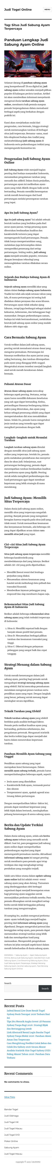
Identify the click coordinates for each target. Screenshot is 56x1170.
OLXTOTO (36, 1162)
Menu (47, 9)
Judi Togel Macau (13, 1128)
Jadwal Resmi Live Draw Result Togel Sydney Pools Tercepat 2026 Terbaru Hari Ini (28, 1014)
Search (7, 983)
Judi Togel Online (18, 9)
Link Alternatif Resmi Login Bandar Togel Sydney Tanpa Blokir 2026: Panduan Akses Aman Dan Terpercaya (29, 1036)
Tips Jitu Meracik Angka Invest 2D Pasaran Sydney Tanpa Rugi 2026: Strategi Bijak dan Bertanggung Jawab (29, 1025)
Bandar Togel (11, 1109)
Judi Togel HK (11, 1122)
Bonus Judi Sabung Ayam (22, 958)
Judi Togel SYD (12, 1135)
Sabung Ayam (21, 955)
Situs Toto (9, 1097)
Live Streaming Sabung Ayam (30, 960)
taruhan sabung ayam (26, 966)
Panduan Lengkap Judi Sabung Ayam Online (26, 42)
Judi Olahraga (11, 1116)
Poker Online (11, 1141)
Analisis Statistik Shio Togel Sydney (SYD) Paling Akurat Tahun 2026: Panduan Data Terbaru (29, 1054)
